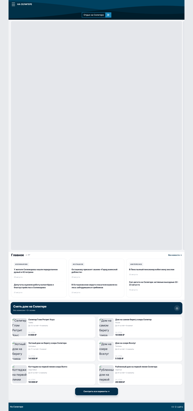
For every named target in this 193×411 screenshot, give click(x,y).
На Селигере (16, 406)
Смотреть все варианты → (97, 391)
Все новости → (175, 255)
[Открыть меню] (13, 4)
